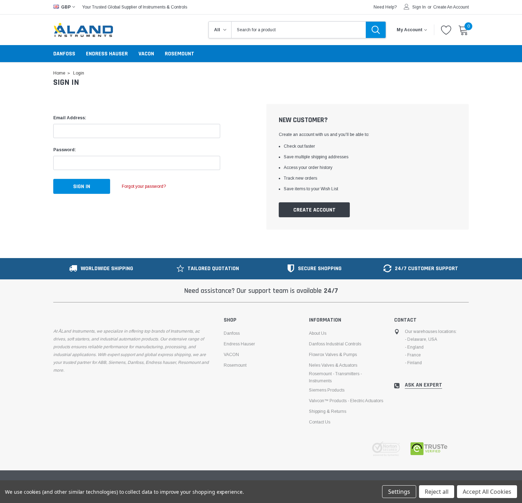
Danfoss (64, 54)
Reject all (436, 492)
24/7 (331, 290)
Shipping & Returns (327, 411)
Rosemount (179, 54)
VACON (146, 54)
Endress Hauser (107, 54)
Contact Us (319, 422)
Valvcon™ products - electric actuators (346, 400)
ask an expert (423, 385)
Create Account (314, 210)
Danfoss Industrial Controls (335, 343)
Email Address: (69, 117)
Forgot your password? (144, 186)
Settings (399, 492)
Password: (64, 149)
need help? (385, 7)
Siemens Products (326, 390)
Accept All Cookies (487, 492)
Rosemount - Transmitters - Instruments (335, 377)
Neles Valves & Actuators (333, 365)
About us (317, 333)
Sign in (419, 7)
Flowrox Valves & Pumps (333, 354)
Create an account (451, 7)
